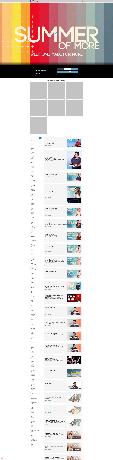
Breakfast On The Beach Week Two (52, 457)
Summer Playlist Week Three (51, 258)
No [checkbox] (31, 338)
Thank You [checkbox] (32, 417)
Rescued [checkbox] (32, 371)
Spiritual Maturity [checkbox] (33, 399)
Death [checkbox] (32, 200)
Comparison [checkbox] (33, 184)
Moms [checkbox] (32, 324)
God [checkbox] (31, 250)
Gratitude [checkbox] (32, 259)
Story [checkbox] (32, 403)
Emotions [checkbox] (32, 213)
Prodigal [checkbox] (32, 360)
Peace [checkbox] (32, 348)
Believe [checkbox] (32, 161)
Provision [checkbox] (32, 361)
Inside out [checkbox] (32, 283)
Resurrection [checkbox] (33, 375)
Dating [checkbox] (32, 198)
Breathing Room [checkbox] (33, 170)
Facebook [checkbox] (32, 217)
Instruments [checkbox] (33, 286)
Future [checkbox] (32, 242)
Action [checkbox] (32, 147)
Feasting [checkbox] (32, 231)
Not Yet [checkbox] (32, 339)
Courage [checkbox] (32, 194)
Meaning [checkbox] (32, 311)
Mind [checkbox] (32, 316)
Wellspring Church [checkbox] (34, 440)
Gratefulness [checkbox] (33, 258)
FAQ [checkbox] (32, 222)
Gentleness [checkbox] (33, 245)
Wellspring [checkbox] (32, 439)
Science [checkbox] (32, 383)
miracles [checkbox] (32, 320)
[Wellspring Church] (34, 1)
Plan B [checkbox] (32, 351)
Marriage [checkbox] (32, 309)
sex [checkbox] (31, 390)
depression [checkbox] (32, 204)
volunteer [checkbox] (32, 434)
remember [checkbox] (32, 369)
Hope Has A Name (48, 383)
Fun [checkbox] (31, 241)
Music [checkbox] (32, 329)
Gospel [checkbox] (32, 255)
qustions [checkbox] (32, 366)
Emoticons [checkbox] (32, 212)
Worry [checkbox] (32, 444)
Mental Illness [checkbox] (33, 315)
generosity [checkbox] (32, 244)
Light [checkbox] (32, 301)
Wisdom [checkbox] (32, 441)
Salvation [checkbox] (32, 380)
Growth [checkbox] (32, 263)
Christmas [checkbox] (32, 175)
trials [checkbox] (32, 427)
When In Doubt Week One (50, 370)
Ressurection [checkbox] (33, 374)
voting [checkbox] (32, 436)
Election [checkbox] (32, 209)
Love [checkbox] (32, 306)
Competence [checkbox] (33, 186)
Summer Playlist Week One (50, 282)
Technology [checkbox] (33, 413)
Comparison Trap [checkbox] (33, 185)
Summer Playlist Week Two (50, 271)
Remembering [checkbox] (33, 370)
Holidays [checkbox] (32, 272)
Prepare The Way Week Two (51, 407)
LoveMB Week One (49, 157)
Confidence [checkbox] (33, 189)
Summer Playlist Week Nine (51, 174)
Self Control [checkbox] (33, 384)
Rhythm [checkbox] (32, 376)
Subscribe (75, 69)
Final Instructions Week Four (51, 307)
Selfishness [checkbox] (33, 388)
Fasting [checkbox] (32, 223)
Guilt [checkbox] (32, 265)
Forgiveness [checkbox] (33, 236)
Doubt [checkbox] (32, 207)
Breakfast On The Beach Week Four (52, 433)
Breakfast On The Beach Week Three (52, 445)
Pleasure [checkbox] (32, 352)
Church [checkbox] (32, 176)
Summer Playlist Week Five (50, 234)
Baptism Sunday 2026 (49, 358)
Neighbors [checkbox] (32, 332)
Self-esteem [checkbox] (33, 385)
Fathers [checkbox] (32, 226)
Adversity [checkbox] (32, 149)
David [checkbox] (32, 199)
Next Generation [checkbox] (33, 334)
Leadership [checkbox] (32, 296)
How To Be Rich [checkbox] (33, 277)
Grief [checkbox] (32, 260)
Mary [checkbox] (32, 310)
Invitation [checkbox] (32, 287)
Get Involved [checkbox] (33, 246)
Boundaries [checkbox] (33, 167)
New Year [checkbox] (32, 333)
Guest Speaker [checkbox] (33, 264)
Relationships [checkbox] (33, 367)
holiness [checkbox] (32, 273)
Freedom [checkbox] (32, 237)
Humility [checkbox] (32, 278)
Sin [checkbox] (31, 394)
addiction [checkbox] (32, 148)
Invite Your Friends (67, 71)
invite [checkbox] (32, 288)
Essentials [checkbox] (32, 214)
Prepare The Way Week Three (51, 394)
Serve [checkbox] (32, 389)
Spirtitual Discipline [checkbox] (34, 402)
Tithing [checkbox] (32, 425)
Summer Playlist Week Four (51, 246)
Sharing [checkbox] (32, 393)
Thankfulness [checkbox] (33, 420)
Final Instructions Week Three (51, 321)
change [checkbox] (32, 172)
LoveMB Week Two (49, 139)
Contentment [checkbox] (33, 190)
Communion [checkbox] (33, 180)
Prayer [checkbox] (32, 357)
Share (67, 69)
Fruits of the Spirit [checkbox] (33, 240)
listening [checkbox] (32, 302)
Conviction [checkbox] (32, 191)
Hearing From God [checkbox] (34, 269)
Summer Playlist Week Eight (51, 191)
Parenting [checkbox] (32, 346)
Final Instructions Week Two (51, 333)
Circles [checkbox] (32, 177)
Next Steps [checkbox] (32, 337)
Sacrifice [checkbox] (32, 379)
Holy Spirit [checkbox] (32, 274)
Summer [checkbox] (32, 411)
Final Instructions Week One (51, 345)
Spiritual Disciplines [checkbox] (34, 398)
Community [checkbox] (33, 181)
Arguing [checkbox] (32, 153)
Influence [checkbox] (32, 281)
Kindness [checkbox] (32, 295)
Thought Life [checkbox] (33, 422)
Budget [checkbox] (32, 171)
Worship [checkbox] (32, 445)
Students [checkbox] (32, 408)
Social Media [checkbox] (33, 397)
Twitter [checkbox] (32, 431)
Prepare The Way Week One (51, 420)
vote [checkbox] (31, 435)
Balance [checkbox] (32, 157)
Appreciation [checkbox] (33, 152)
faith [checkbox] (31, 218)
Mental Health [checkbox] (33, 314)
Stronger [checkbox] (32, 406)
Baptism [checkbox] (32, 158)
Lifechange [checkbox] (32, 300)
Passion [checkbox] (32, 347)
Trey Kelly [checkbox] (32, 426)
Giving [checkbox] (32, 249)
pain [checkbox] (31, 343)
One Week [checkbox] (32, 342)
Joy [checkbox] (31, 292)
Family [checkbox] (32, 221)
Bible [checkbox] (32, 163)
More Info (37, 75)
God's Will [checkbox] (32, 254)
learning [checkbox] (32, 297)
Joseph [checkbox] (32, 291)
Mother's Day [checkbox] (33, 328)
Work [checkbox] (32, 443)
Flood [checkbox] (32, 235)
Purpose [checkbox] (32, 362)
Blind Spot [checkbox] (32, 166)
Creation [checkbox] (32, 195)
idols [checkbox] (32, 279)
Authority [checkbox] (32, 156)
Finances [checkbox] (32, 232)
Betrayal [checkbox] (32, 162)
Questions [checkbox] (32, 365)
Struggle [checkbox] (32, 407)
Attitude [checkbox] (32, 154)
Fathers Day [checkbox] (33, 227)
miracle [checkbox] (32, 319)
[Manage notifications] (2, 458)
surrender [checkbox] (32, 412)
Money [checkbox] (32, 325)
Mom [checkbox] (32, 323)
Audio (61, 69)
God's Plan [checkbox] (32, 251)
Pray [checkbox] (32, 356)
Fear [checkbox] (32, 228)
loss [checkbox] (31, 305)
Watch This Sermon (48, 145)
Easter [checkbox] (32, 208)
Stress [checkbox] (32, 404)
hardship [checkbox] (32, 268)
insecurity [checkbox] (32, 282)
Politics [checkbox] (32, 353)
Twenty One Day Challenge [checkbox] (35, 430)
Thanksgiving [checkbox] (33, 421)
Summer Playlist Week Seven (51, 208)
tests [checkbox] (32, 416)
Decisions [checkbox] (32, 203)
